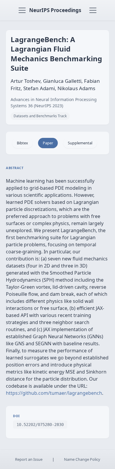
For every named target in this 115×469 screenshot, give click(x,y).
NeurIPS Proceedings (55, 10)
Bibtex (22, 143)
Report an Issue (28, 459)
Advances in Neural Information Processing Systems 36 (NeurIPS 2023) (54, 102)
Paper (48, 143)
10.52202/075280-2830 (40, 424)
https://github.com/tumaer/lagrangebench (54, 393)
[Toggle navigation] (22, 10)
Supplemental (80, 143)
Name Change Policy (82, 459)
